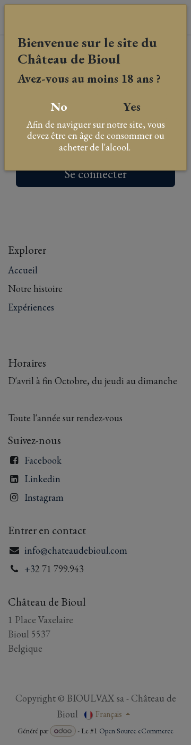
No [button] (58, 106)
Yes (132, 106)
